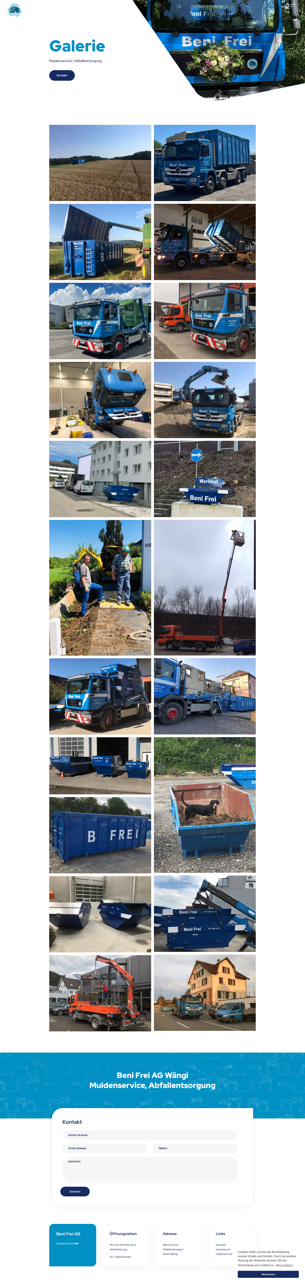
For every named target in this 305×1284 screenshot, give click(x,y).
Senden (75, 1191)
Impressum (223, 1249)
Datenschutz (224, 1254)
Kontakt (62, 75)
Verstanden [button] (268, 1274)
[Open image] (100, 163)
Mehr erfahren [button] (284, 1265)
